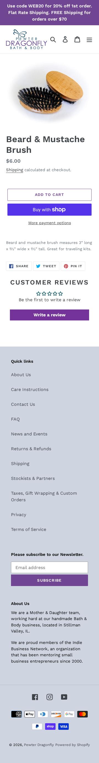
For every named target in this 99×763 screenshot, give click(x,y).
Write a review (49, 314)
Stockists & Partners (33, 478)
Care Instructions (29, 389)
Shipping (14, 169)
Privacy (18, 514)
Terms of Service (28, 529)
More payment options (49, 223)
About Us (21, 374)
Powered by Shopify (72, 745)
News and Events (29, 434)
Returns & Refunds (31, 448)
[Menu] (89, 39)
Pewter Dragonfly (39, 745)
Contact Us (23, 404)
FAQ (15, 419)
